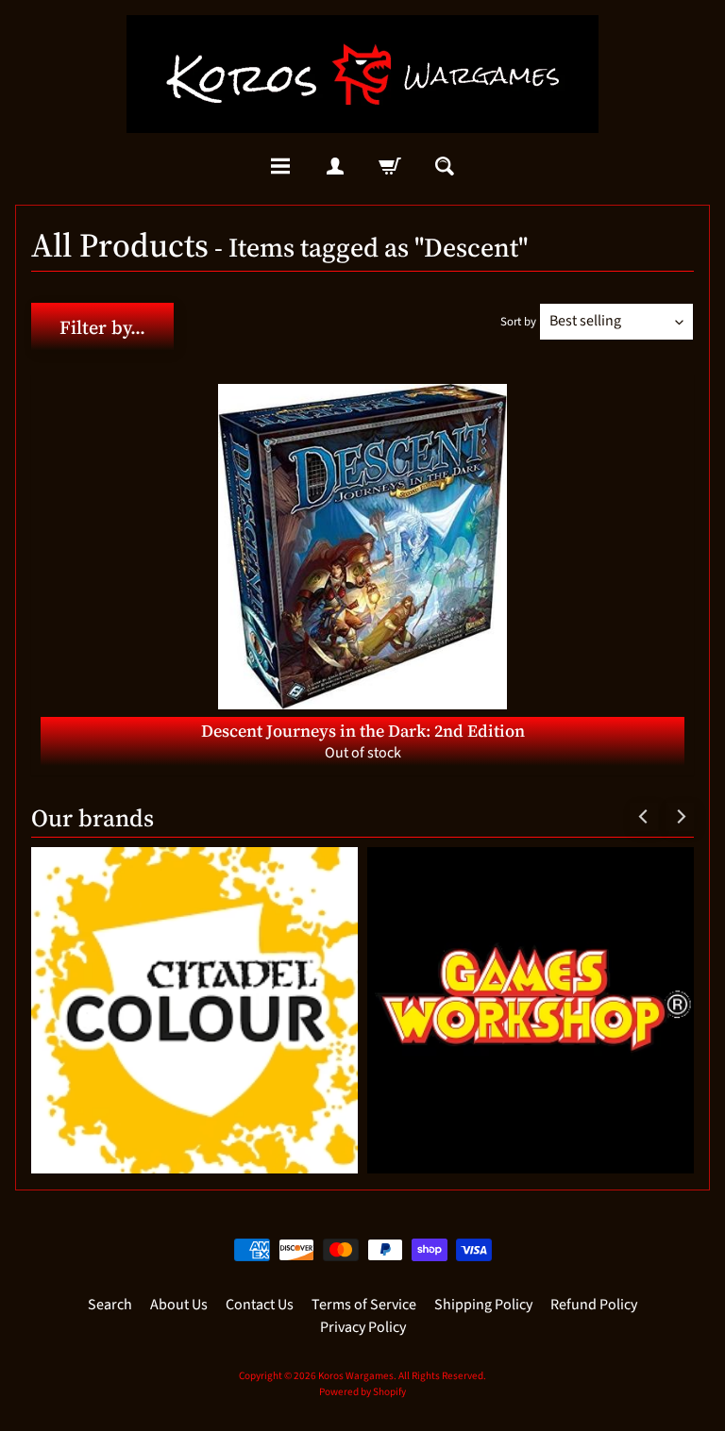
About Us (179, 1304)
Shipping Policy (483, 1304)
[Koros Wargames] (362, 74)
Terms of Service (364, 1304)
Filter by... (102, 327)
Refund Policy (593, 1304)
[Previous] (644, 817)
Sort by (518, 321)
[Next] (680, 817)
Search (110, 1304)
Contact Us (260, 1304)
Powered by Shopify (362, 1392)
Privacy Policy (363, 1327)
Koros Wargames (356, 1376)
